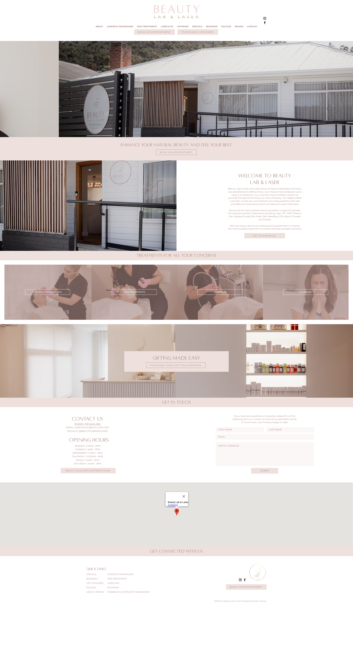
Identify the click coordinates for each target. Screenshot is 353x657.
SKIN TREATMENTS (117, 578)
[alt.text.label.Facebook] (265, 22)
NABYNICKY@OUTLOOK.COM (92, 427)
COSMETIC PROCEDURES (119, 574)
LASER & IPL (113, 583)
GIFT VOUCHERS (93, 583)
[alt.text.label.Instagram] (265, 18)
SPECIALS (91, 574)
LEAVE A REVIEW (93, 592)
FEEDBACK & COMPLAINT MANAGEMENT (119, 592)
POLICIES (91, 587)
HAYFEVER (113, 587)
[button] (147, 26)
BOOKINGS (92, 578)
